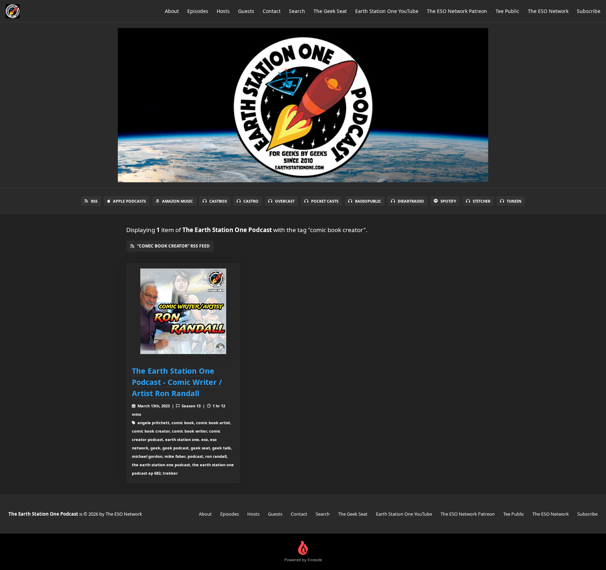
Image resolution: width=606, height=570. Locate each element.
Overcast (285, 201)
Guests (246, 11)
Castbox (218, 201)
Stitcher (481, 201)
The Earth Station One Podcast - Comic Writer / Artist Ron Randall (177, 382)
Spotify (448, 201)
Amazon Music (177, 201)
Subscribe (588, 11)
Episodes (197, 11)
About (172, 11)
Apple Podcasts (129, 201)
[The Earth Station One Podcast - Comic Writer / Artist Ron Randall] (183, 311)
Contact (272, 11)
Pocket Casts (324, 201)
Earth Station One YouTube (386, 11)
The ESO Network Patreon (457, 11)
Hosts (223, 11)
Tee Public (507, 11)
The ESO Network (548, 11)
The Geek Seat (330, 11)
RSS (94, 201)
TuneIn (514, 201)
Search (297, 11)
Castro (250, 201)
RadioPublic (368, 201)
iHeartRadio (411, 201)
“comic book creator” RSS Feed (173, 246)
